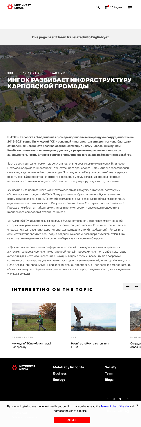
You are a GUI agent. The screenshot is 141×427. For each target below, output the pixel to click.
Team (109, 373)
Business (60, 373)
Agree (72, 420)
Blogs (109, 380)
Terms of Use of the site (115, 406)
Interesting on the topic (53, 289)
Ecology (59, 380)
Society (110, 367)
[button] (127, 286)
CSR (10, 73)
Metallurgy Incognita (68, 367)
